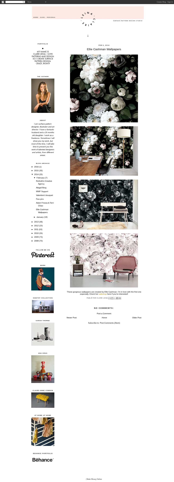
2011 (36, 229)
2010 (36, 233)
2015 (36, 170)
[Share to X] (114, 298)
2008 (36, 241)
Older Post (136, 317)
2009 (36, 237)
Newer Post (72, 317)
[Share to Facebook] (117, 298)
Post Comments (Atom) (110, 323)
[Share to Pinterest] (120, 298)
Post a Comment (104, 313)
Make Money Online (94, 479)
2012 (36, 226)
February (41, 178)
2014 (36, 174)
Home (104, 317)
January (40, 217)
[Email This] (109, 298)
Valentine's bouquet (44, 195)
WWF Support (42, 191)
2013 (36, 222)
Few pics (40, 199)
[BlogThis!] (112, 298)
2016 (36, 167)
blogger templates (78, 479)
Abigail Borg (41, 188)
